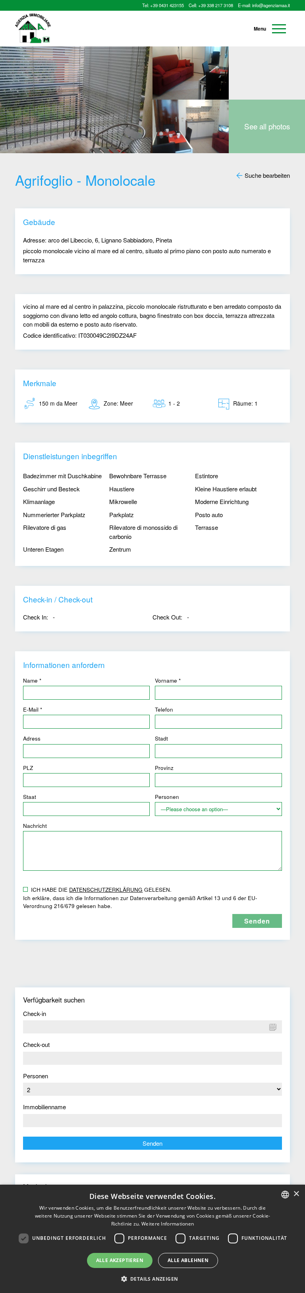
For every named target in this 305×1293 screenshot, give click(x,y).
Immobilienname (44, 1107)
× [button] (296, 1194)
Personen (35, 1076)
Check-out (36, 1044)
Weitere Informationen (167, 1223)
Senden (152, 1143)
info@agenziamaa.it (271, 5)
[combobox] (285, 1195)
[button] (152, 1278)
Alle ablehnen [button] (188, 1260)
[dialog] (152, 1239)
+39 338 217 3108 (215, 5)
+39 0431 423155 (167, 5)
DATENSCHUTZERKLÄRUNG (106, 889)
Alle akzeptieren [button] (119, 1260)
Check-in (34, 1013)
